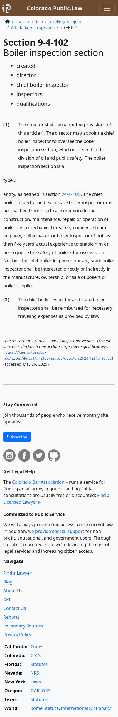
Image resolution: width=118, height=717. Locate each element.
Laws (35, 682)
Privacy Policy (17, 635)
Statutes (39, 664)
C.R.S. (20, 21)
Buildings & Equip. (65, 21)
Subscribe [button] (17, 437)
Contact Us (14, 608)
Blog (8, 582)
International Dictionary (86, 708)
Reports (11, 617)
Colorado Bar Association (38, 482)
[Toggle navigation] (107, 8)
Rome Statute (44, 708)
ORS (46, 691)
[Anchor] (67, 165)
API (6, 599)
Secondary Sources (23, 626)
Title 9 (37, 21)
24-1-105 (71, 194)
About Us (13, 591)
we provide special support (56, 531)
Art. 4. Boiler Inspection (33, 27)
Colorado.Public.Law (54, 8)
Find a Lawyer (17, 573)
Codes (36, 647)
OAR (35, 691)
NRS (34, 673)
